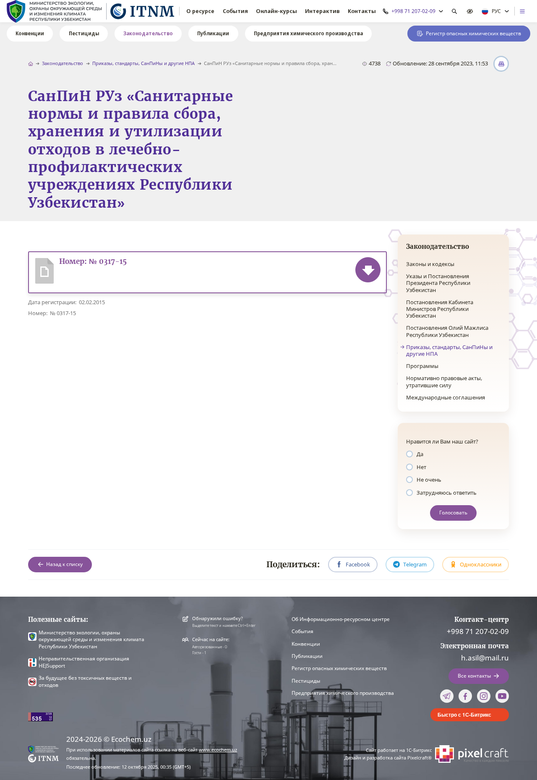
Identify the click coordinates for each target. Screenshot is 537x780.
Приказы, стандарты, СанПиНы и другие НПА (143, 63)
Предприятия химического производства (308, 33)
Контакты (362, 11)
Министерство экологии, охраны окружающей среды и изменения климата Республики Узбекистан (91, 639)
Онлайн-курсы (276, 11)
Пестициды (84, 33)
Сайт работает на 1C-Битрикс (399, 750)
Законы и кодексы (430, 264)
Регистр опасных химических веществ (339, 668)
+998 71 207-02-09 (478, 631)
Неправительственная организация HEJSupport (84, 662)
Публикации (213, 33)
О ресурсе (200, 11)
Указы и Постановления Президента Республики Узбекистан (438, 283)
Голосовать (453, 512)
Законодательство (148, 33)
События (235, 11)
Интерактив (322, 11)
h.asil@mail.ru (485, 657)
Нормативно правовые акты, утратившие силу (444, 381)
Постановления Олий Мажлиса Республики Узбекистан (447, 331)
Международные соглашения (445, 397)
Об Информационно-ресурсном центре (341, 619)
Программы (422, 366)
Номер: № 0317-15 (93, 261)
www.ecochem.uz (218, 750)
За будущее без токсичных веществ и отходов (85, 681)
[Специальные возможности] (470, 11)
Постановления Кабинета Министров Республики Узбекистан (439, 309)
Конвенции (30, 33)
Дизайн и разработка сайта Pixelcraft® (388, 758)
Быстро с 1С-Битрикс (464, 714)
